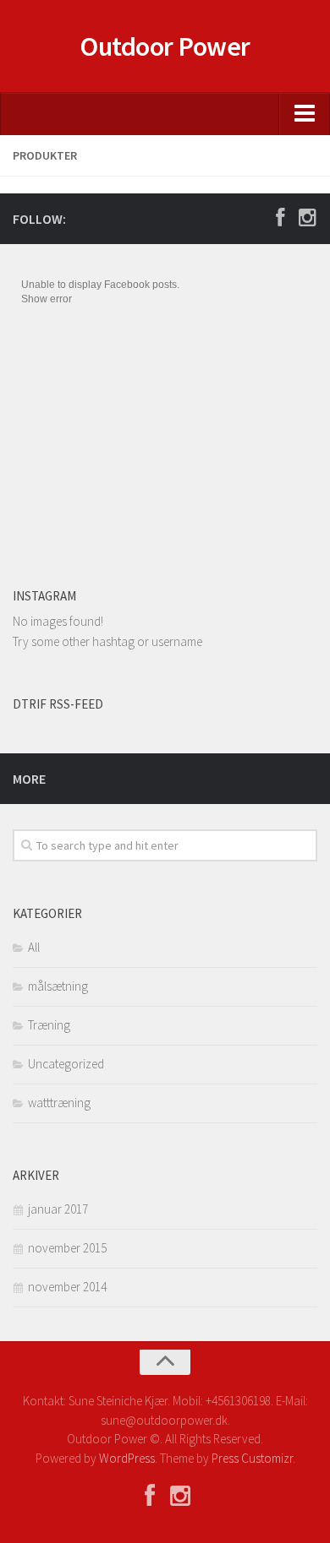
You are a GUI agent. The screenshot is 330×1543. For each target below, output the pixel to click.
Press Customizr (252, 1458)
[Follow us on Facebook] (280, 218)
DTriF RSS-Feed (58, 704)
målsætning (58, 986)
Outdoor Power (165, 46)
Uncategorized (66, 1064)
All (34, 947)
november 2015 (67, 1248)
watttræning (59, 1103)
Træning (49, 1025)
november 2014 (67, 1287)
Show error (46, 299)
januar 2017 (58, 1209)
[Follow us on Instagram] (307, 218)
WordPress (127, 1458)
